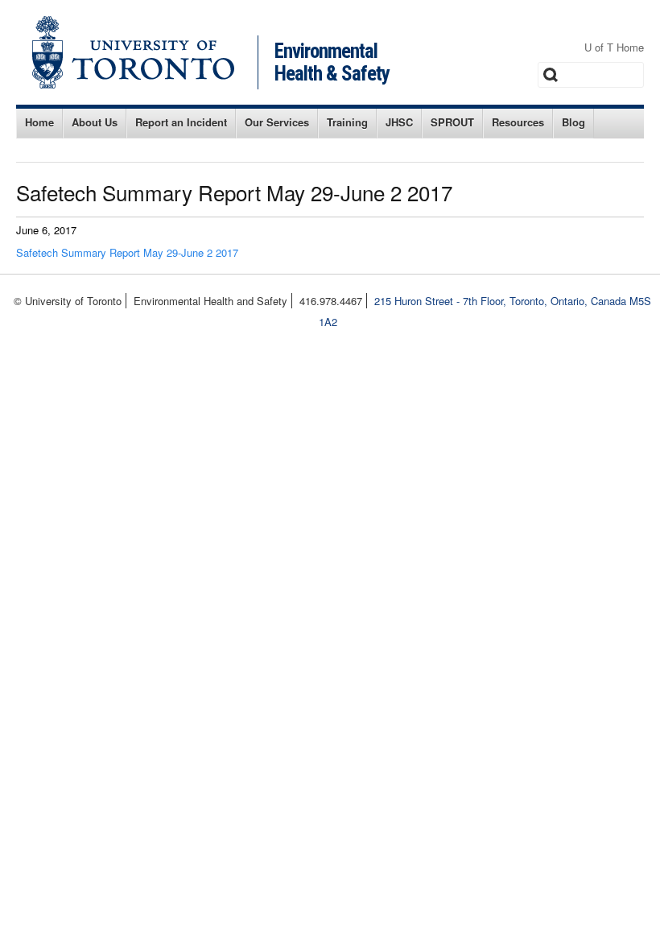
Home (39, 122)
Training (347, 122)
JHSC (399, 122)
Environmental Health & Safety (332, 62)
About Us (95, 122)
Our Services (277, 122)
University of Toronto (133, 52)
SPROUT (452, 122)
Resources (518, 122)
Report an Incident (181, 122)
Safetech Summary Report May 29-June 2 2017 (127, 252)
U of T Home (614, 47)
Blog (573, 122)
